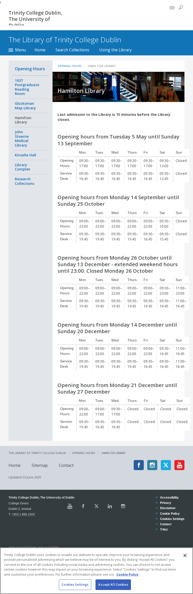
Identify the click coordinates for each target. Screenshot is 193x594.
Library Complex (22, 167)
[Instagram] (152, 465)
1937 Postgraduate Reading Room (27, 87)
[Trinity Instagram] (123, 506)
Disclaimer (168, 508)
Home (39, 50)
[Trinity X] (96, 506)
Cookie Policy (170, 513)
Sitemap (40, 465)
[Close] (184, 555)
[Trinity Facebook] (83, 506)
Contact (66, 465)
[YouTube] (179, 465)
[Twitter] (166, 465)
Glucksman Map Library (25, 105)
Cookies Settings (75, 584)
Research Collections (24, 181)
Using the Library (115, 50)
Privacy (165, 502)
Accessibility (169, 497)
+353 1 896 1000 (23, 514)
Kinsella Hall (25, 155)
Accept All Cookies (113, 584)
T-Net (164, 529)
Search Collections (72, 50)
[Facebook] (139, 465)
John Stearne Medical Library (22, 138)
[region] (96, 570)
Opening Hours (30, 69)
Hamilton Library (23, 120)
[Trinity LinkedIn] (110, 506)
